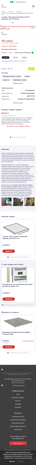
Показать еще (18, 83)
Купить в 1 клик (7, 52)
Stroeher (11, 11)
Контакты (18, 407)
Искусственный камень (18, 426)
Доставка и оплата (18, 397)
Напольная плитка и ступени (12, 76)
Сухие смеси (18, 429)
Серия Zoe (18, 11)
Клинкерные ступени (19, 80)
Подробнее (8, 251)
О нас (18, 394)
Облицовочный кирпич (18, 420)
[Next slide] (32, 27)
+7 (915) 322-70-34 (20, 2)
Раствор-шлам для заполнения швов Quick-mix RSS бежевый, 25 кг (17, 285)
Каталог (18, 401)
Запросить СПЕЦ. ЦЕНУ (9, 46)
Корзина (18, 404)
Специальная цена (28, 341)
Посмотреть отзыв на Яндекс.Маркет (18, 126)
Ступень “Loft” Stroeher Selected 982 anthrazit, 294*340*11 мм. (14, 237)
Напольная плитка (18, 423)
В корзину (9, 347)
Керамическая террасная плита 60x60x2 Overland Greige (16, 333)
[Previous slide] (3, 27)
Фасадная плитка (18, 416)
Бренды (3, 11)
